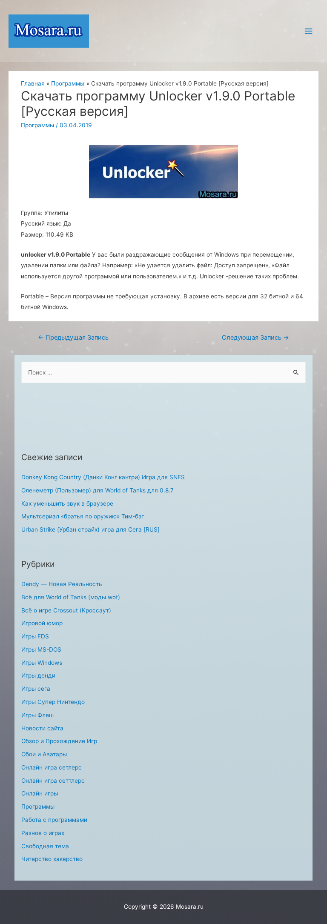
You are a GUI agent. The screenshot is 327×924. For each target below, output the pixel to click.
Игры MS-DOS (41, 649)
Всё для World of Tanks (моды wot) (70, 597)
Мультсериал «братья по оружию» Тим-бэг (82, 516)
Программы (37, 125)
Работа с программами (54, 819)
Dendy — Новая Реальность (61, 584)
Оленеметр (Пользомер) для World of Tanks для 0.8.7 (97, 490)
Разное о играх (42, 833)
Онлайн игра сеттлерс (53, 780)
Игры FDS (35, 636)
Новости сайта (42, 728)
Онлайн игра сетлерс (51, 767)
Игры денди (38, 675)
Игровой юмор (42, 623)
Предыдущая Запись (73, 337)
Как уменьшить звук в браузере (67, 503)
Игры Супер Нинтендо (53, 701)
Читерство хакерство (52, 858)
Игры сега (35, 688)
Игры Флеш (37, 715)
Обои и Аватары (44, 754)
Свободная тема (45, 846)
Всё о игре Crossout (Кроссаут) (66, 610)
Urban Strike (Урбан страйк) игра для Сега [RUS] (90, 529)
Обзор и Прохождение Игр (59, 741)
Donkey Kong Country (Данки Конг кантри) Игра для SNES (103, 477)
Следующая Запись (255, 337)
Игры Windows (41, 662)
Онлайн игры (39, 793)
